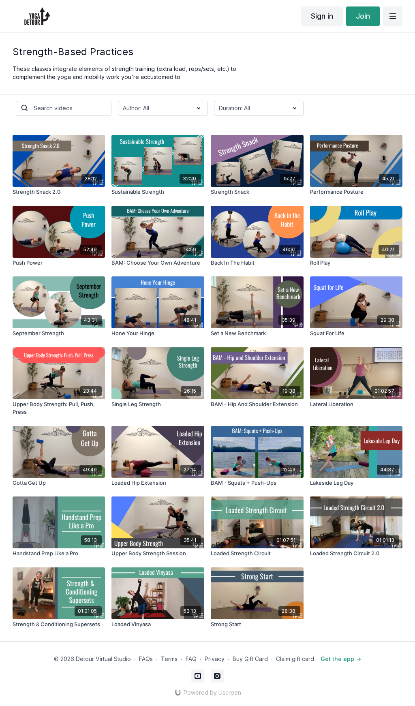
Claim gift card (295, 658)
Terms (169, 658)
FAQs (146, 658)
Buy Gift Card (250, 658)
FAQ (191, 658)
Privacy (215, 658)
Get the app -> (341, 658)
